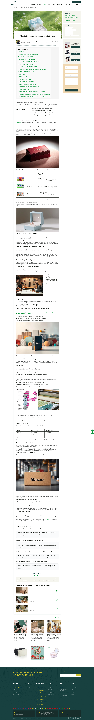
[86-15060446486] (92, 432)
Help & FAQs (73, 685)
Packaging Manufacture (17, 692)
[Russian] (55, 708)
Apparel (25, 690)
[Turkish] (67, 708)
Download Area (74, 687)
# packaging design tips (74, 35)
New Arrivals (50, 689)
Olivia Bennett (26, 41)
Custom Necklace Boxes (40, 690)
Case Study (73, 690)
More (25, 692)
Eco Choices (50, 690)
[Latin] (42, 708)
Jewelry (25, 685)
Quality (72, 692)
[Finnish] (25, 708)
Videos (45, 4)
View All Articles (58, 617)
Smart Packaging (51, 694)
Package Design (15, 690)
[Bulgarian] (13, 708)
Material (72, 689)
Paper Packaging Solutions (52, 692)
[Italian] (37, 708)
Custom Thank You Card (40, 699)
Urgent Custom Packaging (17, 687)
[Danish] (15, 708)
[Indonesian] (35, 708)
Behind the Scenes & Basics (70, 20)
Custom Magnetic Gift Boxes (41, 692)
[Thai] (64, 708)
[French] (28, 708)
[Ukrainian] (69, 708)
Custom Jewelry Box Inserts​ (41, 701)
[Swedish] (60, 708)
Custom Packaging (60, 4)
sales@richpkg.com (19, 714)
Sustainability (68, 4)
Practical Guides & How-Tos (70, 18)
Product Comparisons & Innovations (71, 17)
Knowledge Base (62, 687)
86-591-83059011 (19, 712)
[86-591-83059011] (92, 434)
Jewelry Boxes (32, 4)
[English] (20, 708)
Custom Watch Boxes (39, 704)
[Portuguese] (52, 708)
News (61, 697)
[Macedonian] (45, 708)
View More (76, 46)
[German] (33, 708)
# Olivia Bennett (67, 35)
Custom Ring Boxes (39, 685)
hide (26, 49)
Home (14, 7)
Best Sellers (50, 687)
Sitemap (72, 694)
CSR (13, 695)
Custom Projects (51, 685)
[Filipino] (23, 708)
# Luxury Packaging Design (69, 33)
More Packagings (51, 4)
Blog (73, 4)
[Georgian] (30, 708)
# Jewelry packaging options (69, 31)
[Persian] (47, 708)
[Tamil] (62, 708)
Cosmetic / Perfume (27, 687)
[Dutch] (18, 708)
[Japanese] (40, 708)
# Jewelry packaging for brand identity (70, 29)
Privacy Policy (33, 718)
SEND (78, 675)
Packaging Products (16, 694)
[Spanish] (57, 708)
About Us (14, 685)
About (77, 4)
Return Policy (39, 718)
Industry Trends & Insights (70, 15)
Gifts (25, 689)
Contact (81, 4)
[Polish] (50, 708)
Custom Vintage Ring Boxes (41, 702)
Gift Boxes (39, 4)
